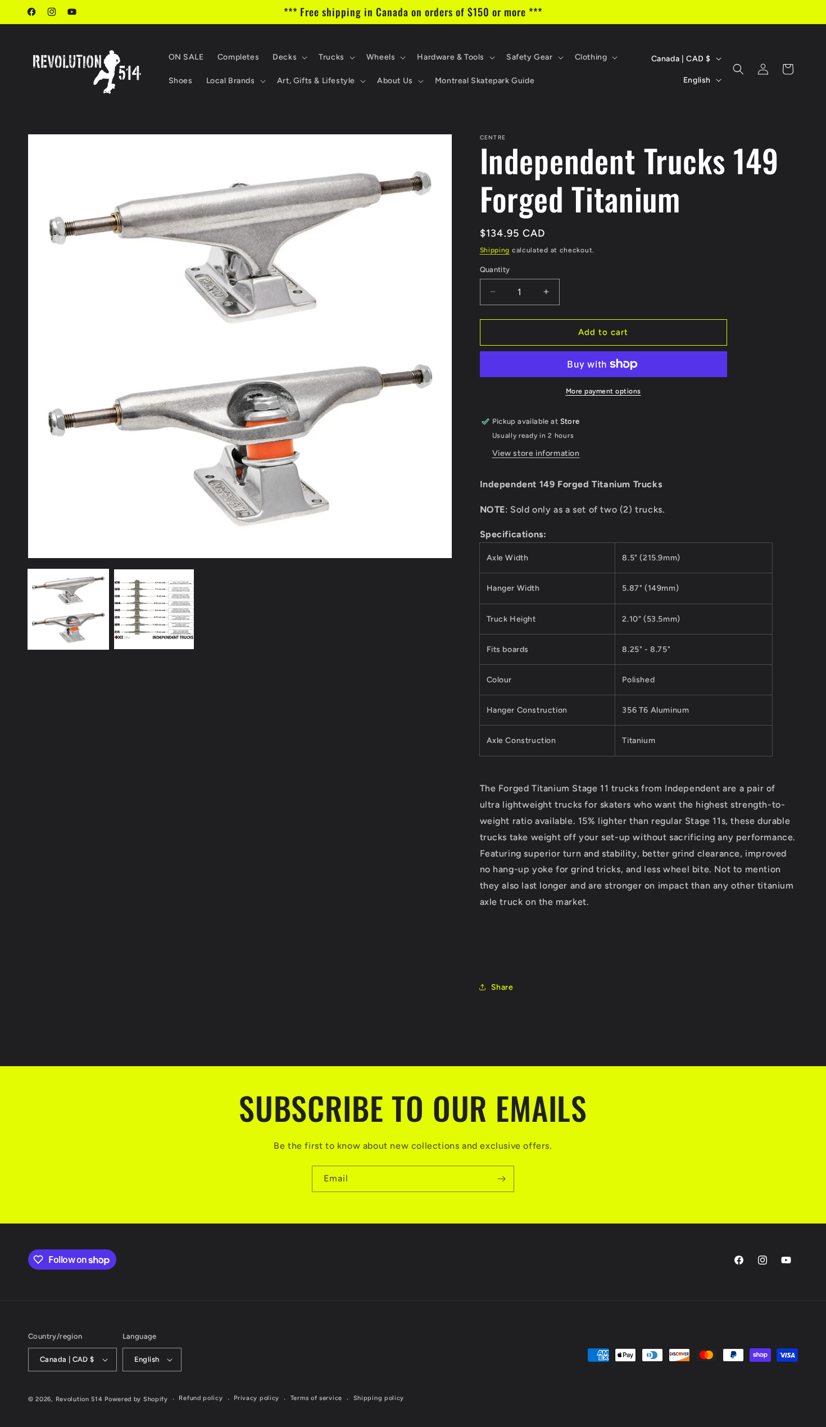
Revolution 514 (79, 1399)
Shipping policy (379, 1398)
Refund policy (201, 1398)
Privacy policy (256, 1398)
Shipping (495, 250)
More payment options (603, 391)
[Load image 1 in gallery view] (68, 609)
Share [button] (502, 987)
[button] (289, 57)
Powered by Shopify (136, 1399)
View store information (536, 453)
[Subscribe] (501, 1179)
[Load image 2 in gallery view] (154, 609)
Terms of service (316, 1398)
